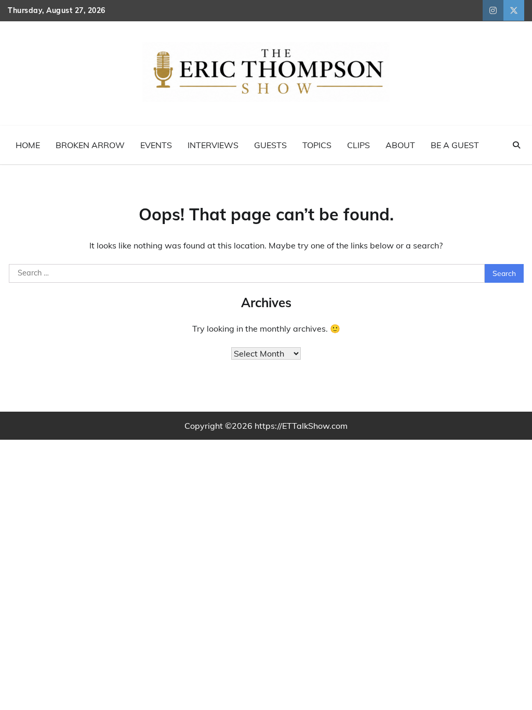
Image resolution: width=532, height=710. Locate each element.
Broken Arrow (90, 145)
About (400, 145)
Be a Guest (455, 145)
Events (156, 145)
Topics (316, 145)
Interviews (213, 145)
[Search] (516, 145)
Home (28, 145)
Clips (358, 145)
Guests (270, 145)
